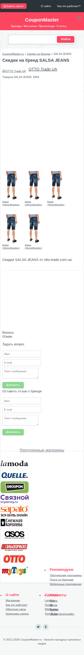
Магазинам (13, 600)
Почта (53, 600)
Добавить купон (13, 6)
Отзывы (7, 336)
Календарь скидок (17, 613)
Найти (66, 39)
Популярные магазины (42, 450)
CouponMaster (42, 20)
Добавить (13, 384)
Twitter (54, 609)
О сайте (46, 6)
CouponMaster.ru (13, 53)
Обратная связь (16, 609)
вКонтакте (46, 627)
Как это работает (16, 604)
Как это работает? (68, 6)
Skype (53, 605)
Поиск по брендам (61, 579)
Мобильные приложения (65, 584)
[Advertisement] (42, 125)
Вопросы (8, 332)
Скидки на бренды (38, 53)
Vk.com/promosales (62, 613)
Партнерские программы (66, 575)
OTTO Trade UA (43, 69)
